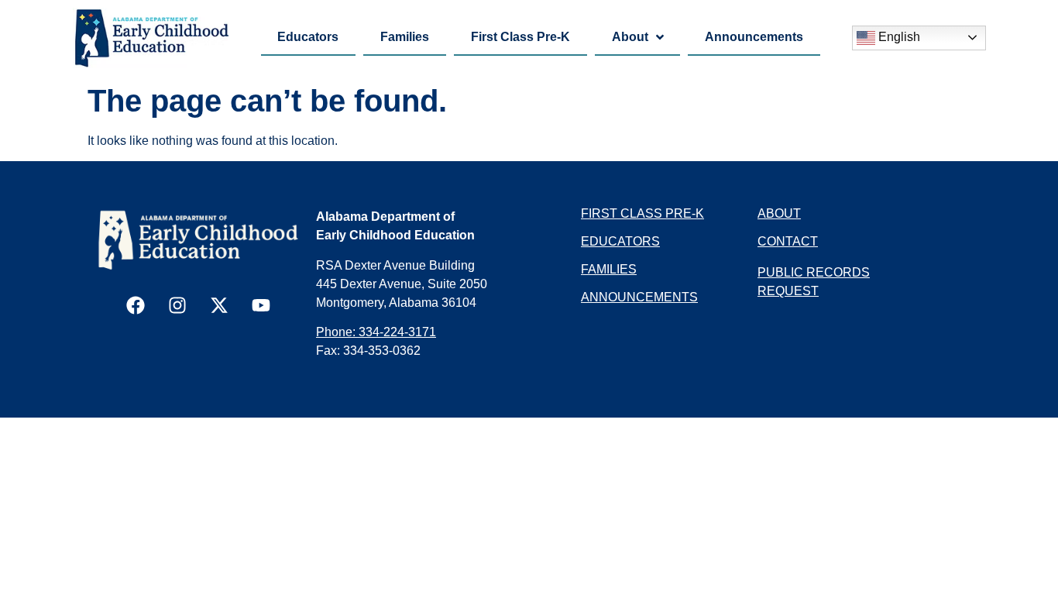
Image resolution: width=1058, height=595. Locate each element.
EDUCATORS (620, 241)
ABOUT (779, 213)
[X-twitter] (219, 305)
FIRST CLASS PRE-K (642, 213)
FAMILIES (609, 269)
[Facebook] (136, 305)
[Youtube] (261, 305)
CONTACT (787, 241)
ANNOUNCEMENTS (639, 297)
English (897, 36)
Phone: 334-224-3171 (376, 332)
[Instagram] (177, 305)
